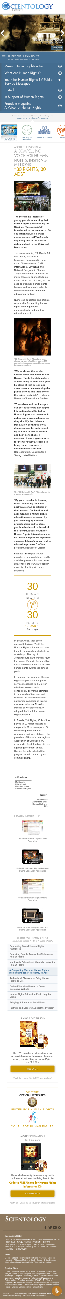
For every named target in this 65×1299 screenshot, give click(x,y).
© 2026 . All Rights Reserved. (29, 1293)
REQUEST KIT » (32, 1193)
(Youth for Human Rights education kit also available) (33, 1202)
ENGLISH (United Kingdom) (40, 1239)
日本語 (28, 1242)
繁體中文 (46, 1242)
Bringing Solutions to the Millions (27, 1002)
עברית (20, 1241)
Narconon (28, 1282)
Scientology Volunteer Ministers (17, 1278)
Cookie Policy (15, 1295)
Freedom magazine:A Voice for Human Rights (22, 105)
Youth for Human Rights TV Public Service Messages (28, 81)
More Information (12, 1262)
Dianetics (23, 1271)
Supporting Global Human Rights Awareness (27, 947)
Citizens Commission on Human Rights (27, 1287)
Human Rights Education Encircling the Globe (30, 995)
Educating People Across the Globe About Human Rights (31, 955)
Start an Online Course (49, 1276)
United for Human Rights (34, 1285)
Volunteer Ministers (22, 1260)
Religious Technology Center (26, 1276)
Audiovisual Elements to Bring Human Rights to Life (29, 979)
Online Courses (50, 1260)
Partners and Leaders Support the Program (32, 1008)
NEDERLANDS (11, 1244)
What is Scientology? (21, 1274)
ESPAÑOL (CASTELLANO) (34, 1247)
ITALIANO (9, 1249)
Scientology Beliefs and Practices (33, 1258)
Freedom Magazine (26, 1280)
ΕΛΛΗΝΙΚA (51, 1247)
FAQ (33, 1260)
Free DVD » (32, 1068)
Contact (23, 1262)
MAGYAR (32, 1244)
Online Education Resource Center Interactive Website (27, 987)
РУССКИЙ (36, 1242)
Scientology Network (37, 1271)
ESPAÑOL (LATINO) (13, 1247)
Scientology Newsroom (41, 1274)
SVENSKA (50, 1244)
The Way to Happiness (27, 138)
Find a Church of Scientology (40, 1262)
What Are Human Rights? (22, 73)
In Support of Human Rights (24, 96)
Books (39, 1260)
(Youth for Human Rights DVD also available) (32, 1078)
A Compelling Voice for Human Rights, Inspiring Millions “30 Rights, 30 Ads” (29, 971)
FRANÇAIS (10, 1242)
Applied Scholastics (44, 137)
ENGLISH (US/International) (16, 1239)
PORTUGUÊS (20, 1249)
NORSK (41, 1244)
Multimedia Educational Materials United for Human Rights (32, 963)
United (9, 90)
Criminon (18, 1282)
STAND (38, 1280)
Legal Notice (41, 1295)
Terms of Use (28, 1295)
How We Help (9, 139)
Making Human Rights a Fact (24, 66)
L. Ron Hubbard (11, 1258)
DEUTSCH (23, 1244)
